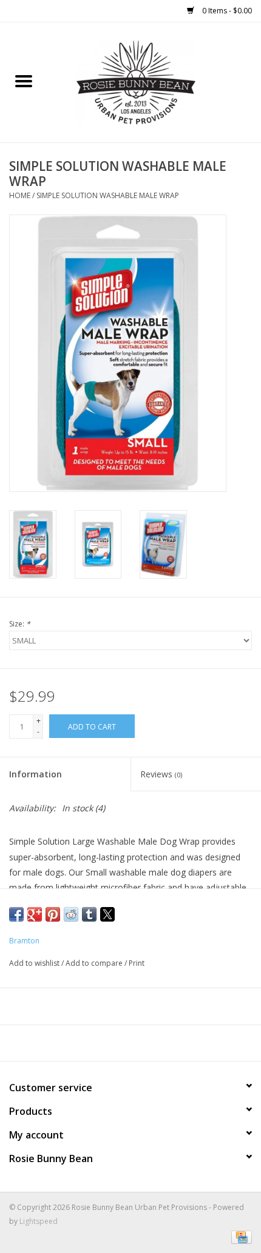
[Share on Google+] (34, 914)
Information (35, 774)
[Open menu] (23, 80)
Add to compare (95, 963)
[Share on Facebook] (16, 914)
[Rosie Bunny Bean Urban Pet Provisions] (154, 81)
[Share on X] (107, 914)
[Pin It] (53, 914)
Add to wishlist (35, 963)
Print (136, 963)
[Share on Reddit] (71, 914)
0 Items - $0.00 (226, 10)
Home (19, 195)
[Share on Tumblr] (89, 914)
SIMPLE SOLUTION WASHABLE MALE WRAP (107, 195)
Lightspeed (38, 1221)
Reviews (161, 774)
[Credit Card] (239, 1236)
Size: (19, 624)
